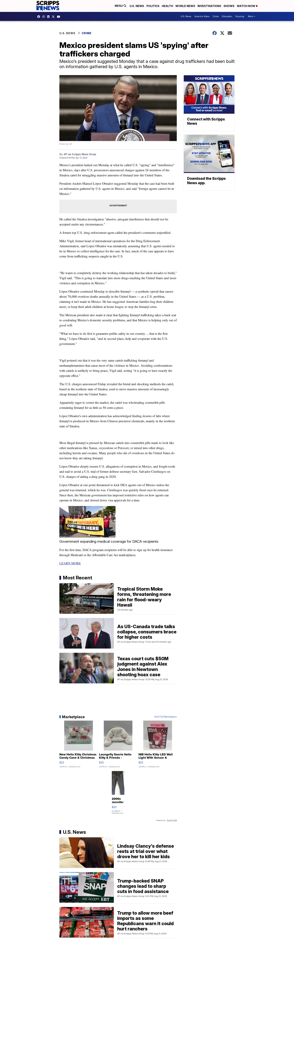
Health (167, 6)
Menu (119, 5)
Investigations (209, 6)
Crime (216, 16)
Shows (229, 6)
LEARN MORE (70, 563)
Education (227, 16)
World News (185, 6)
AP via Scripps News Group (80, 154)
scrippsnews (39, 16)
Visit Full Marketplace (165, 717)
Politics (152, 6)
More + (251, 16)
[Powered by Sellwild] (172, 820)
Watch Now (246, 6)
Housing (239, 16)
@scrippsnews (59, 16)
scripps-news (49, 16)
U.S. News (137, 6)
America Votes (202, 16)
